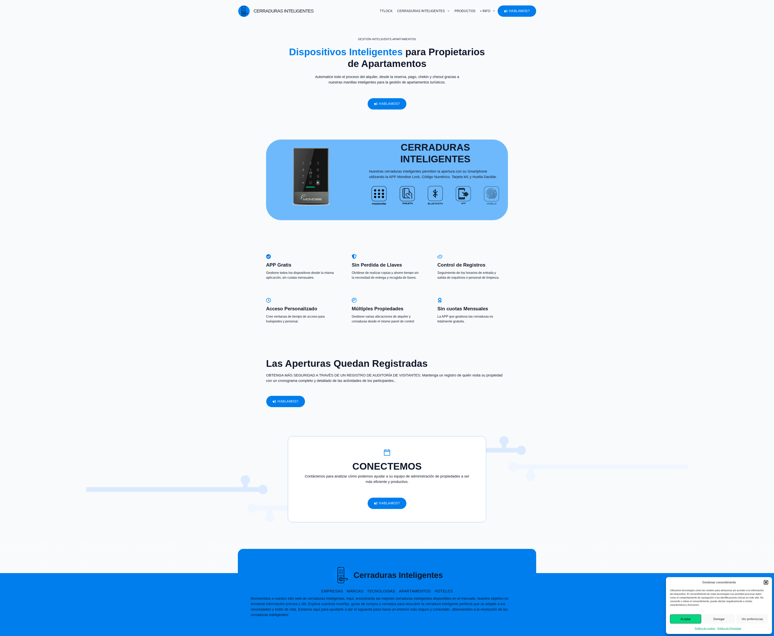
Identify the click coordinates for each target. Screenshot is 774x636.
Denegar (719, 619)
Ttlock (386, 11)
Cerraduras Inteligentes (284, 11)
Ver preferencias (752, 619)
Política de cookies (705, 628)
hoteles (444, 591)
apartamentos (415, 591)
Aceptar (685, 619)
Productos (465, 11)
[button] (766, 582)
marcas (355, 591)
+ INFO (485, 11)
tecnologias (381, 591)
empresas (332, 591)
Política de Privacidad (729, 628)
